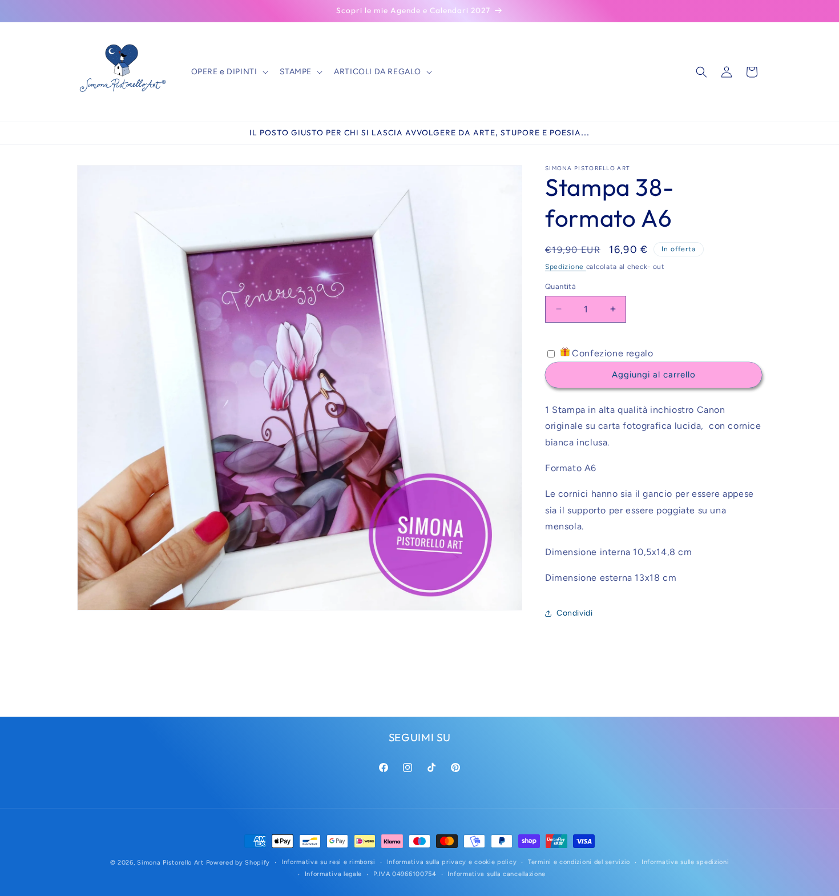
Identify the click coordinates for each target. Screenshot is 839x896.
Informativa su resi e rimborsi (328, 862)
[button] (228, 72)
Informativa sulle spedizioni (685, 862)
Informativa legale (333, 874)
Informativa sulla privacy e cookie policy (452, 862)
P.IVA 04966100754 (405, 874)
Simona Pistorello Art (170, 862)
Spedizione (565, 267)
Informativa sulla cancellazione (496, 874)
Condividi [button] (574, 613)
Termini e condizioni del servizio (579, 862)
